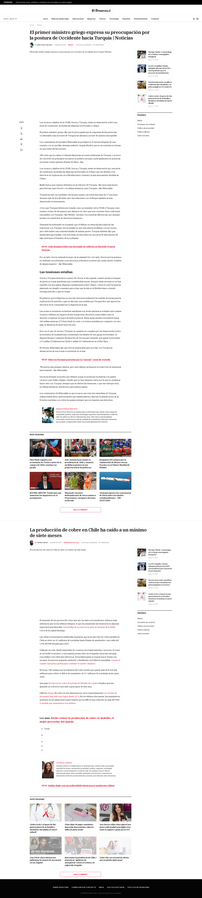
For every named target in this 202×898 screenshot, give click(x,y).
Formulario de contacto (146, 124)
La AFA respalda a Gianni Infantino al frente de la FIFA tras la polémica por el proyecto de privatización (159, 69)
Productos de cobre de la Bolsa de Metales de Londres (74, 683)
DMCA (139, 121)
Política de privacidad (145, 128)
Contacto (155, 19)
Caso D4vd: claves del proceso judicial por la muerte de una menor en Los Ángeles (45, 860)
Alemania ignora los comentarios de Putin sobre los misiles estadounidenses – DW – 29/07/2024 (115, 497)
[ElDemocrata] (101, 10)
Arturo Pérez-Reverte (44, 45)
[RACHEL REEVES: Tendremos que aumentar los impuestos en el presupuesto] (46, 481)
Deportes (126, 19)
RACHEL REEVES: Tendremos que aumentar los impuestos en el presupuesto (45, 495)
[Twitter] (21, 133)
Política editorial (143, 132)
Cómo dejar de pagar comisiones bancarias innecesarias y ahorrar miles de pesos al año (79, 827)
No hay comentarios (85, 45)
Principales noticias (71, 542)
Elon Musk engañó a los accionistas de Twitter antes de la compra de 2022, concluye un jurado (45, 464)
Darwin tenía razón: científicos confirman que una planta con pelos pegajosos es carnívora (45, 2)
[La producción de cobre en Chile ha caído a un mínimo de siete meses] (80, 582)
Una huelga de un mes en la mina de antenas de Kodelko (89, 627)
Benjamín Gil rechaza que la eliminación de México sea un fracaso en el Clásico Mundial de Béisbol (114, 464)
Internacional (78, 19)
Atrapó (50, 693)
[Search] (194, 19)
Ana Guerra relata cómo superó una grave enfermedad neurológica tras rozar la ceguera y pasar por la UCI (115, 827)
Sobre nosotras (143, 136)
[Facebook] (21, 128)
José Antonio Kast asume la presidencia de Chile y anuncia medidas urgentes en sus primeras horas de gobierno (79, 464)
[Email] (21, 150)
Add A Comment (80, 510)
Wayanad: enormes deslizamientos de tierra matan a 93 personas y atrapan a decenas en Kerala (80, 497)
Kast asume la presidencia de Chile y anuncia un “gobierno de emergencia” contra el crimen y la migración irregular (80, 861)
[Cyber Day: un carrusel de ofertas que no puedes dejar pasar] (115, 845)
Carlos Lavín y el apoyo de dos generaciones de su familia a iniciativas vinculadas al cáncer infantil (160, 99)
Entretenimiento (140, 19)
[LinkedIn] (21, 139)
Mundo (70, 45)
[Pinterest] (21, 144)
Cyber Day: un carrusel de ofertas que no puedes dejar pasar (114, 858)
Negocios (91, 19)
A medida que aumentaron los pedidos (58, 703)
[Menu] (197, 19)
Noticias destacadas (60, 19)
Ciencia (102, 19)
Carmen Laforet (42, 542)
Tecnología (114, 19)
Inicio (45, 19)
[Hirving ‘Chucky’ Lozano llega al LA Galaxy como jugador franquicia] (141, 55)
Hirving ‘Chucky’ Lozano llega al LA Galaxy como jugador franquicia (159, 54)
